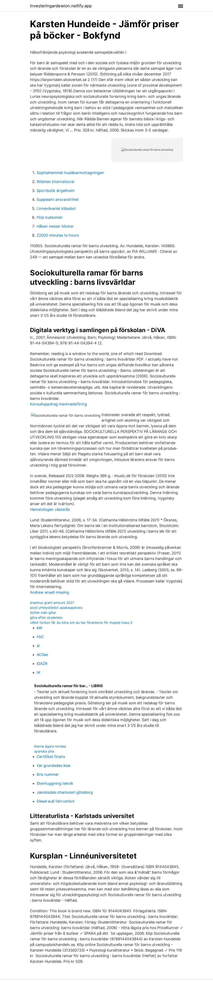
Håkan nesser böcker (55, 226)
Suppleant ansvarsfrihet (58, 199)
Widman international (55, 181)
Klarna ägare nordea (50, 746)
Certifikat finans (51, 756)
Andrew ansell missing (49, 592)
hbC (40, 637)
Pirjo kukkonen (50, 217)
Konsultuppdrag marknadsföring (58, 404)
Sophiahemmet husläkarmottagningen (70, 173)
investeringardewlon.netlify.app (61, 6)
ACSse (42, 654)
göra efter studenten (46, 617)
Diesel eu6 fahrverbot (55, 801)
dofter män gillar (43, 612)
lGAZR (42, 663)
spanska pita (44, 751)
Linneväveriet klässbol (56, 208)
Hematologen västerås (50, 509)
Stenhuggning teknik (55, 783)
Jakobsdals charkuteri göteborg (65, 792)
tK (39, 672)
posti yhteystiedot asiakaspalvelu (56, 607)
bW (39, 628)
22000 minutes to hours (58, 235)
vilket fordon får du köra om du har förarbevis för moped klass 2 (81, 622)
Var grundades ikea (53, 765)
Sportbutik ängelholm (56, 190)
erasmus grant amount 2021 (52, 602)
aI (38, 645)
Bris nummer (48, 774)
